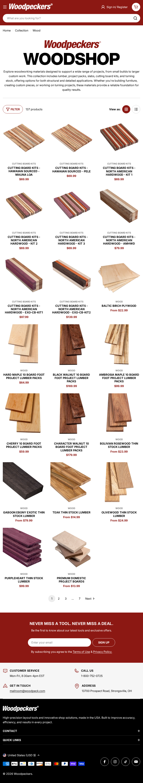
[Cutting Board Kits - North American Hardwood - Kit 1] (119, 139)
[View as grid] (126, 109)
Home (7, 30)
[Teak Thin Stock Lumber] (71, 483)
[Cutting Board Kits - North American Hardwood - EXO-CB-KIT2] (71, 276)
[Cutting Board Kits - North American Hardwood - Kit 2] (24, 208)
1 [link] (51, 598)
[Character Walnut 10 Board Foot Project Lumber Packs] (71, 414)
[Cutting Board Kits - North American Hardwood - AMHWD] (119, 208)
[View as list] (136, 109)
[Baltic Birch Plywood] (119, 276)
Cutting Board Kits (24, 163)
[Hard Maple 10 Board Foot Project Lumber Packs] (24, 345)
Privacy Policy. (102, 651)
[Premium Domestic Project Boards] (71, 549)
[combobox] (71, 18)
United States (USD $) (22, 755)
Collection (21, 30)
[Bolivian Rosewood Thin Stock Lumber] (119, 414)
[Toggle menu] (5, 7)
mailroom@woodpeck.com (27, 691)
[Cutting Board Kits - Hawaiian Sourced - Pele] (71, 139)
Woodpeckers (23, 773)
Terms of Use (81, 651)
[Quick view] (40, 125)
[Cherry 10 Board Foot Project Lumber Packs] (24, 414)
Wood (119, 301)
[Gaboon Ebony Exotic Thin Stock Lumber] (24, 483)
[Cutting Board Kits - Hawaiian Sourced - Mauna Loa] (24, 139)
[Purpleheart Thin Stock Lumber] (24, 549)
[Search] (135, 18)
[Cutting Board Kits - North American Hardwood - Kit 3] (71, 208)
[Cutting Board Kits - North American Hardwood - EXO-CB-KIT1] (24, 276)
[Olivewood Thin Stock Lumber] (119, 483)
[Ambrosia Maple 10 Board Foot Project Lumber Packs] (119, 345)
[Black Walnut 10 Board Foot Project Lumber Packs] (71, 345)
